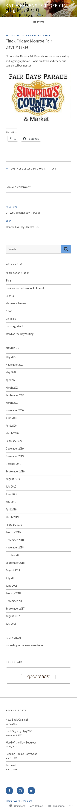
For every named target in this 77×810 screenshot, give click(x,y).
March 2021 (12, 402)
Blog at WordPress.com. (19, 801)
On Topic (11, 318)
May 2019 (11, 502)
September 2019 (15, 471)
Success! (11, 765)
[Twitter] (31, 790)
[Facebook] (9, 790)
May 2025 (11, 357)
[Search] (66, 249)
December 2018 (15, 540)
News (9, 311)
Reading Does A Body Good (21, 754)
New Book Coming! (17, 719)
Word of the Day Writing (20, 334)
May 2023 (11, 372)
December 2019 (15, 448)
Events (10, 296)
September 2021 (15, 395)
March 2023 (12, 387)
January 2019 (13, 532)
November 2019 (15, 456)
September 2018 (15, 562)
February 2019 (14, 524)
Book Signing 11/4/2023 (19, 731)
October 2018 (13, 555)
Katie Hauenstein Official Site (37, 8)
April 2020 (11, 425)
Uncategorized (14, 326)
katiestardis (41, 35)
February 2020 (14, 441)
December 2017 (15, 601)
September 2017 (15, 608)
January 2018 (13, 593)
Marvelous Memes (16, 303)
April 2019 (11, 509)
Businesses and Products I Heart (34, 168)
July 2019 (11, 486)
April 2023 (11, 380)
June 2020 (11, 418)
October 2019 (13, 464)
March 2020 (12, 433)
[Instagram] (20, 790)
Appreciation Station (18, 273)
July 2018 (11, 578)
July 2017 (11, 623)
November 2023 (15, 364)
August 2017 (13, 616)
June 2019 (11, 494)
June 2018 (11, 585)
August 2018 (13, 570)
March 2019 (12, 517)
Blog (8, 280)
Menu (40, 21)
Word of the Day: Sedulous (21, 742)
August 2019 (13, 479)
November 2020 (15, 410)
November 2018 (15, 547)
